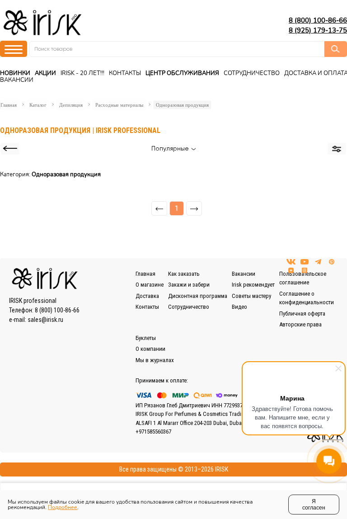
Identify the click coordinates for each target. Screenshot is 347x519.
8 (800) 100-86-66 (318, 20)
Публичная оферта (302, 313)
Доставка (147, 296)
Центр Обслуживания (182, 73)
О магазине (150, 284)
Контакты (125, 73)
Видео (239, 306)
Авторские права (300, 324)
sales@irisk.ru (45, 319)
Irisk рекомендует (253, 284)
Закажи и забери (189, 284)
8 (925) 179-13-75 (318, 30)
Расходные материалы (119, 105)
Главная (8, 105)
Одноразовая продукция (182, 105)
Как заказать (184, 273)
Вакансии (16, 80)
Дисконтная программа (197, 296)
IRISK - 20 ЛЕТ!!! (82, 73)
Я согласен (313, 504)
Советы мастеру (251, 296)
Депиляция (71, 105)
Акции (45, 73)
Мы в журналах (155, 360)
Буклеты (146, 338)
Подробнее (62, 507)
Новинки (15, 73)
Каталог (38, 105)
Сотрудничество (252, 73)
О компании (150, 348)
